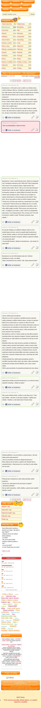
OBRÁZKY (28, 1)
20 (38, 76)
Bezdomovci (9, 27)
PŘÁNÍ (16, 5)
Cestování (9, 30)
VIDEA (6, 5)
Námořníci (24, 46)
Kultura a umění (9, 43)
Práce (9, 59)
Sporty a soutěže (9, 62)
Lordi (24, 43)
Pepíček (24, 52)
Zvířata (24, 68)
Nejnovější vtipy (7, 510)
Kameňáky (24, 40)
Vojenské (9, 65)
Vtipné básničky (9, 24)
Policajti (24, 55)
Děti (24, 30)
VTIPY (6, 1)
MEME (6, 9)
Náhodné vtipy (6, 516)
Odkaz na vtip (6, 551)
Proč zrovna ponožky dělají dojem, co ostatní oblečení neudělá (20, 701)
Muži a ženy (9, 46)
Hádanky (9, 36)
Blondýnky (24, 27)
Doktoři (9, 33)
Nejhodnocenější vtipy (8, 513)
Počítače (9, 55)
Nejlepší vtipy (6, 506)
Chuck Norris (9, 40)
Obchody (24, 49)
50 (35, 77)
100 (38, 77)
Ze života (24, 65)
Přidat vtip (5, 519)
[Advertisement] (20, 154)
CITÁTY (16, 1)
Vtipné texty (24, 24)
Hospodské (24, 36)
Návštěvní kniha (19, 9)
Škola (24, 59)
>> (30, 80)
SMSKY (26, 5)
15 (24, 80)
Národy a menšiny (9, 49)
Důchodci (24, 33)
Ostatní (9, 52)
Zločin (9, 68)
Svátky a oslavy (24, 62)
